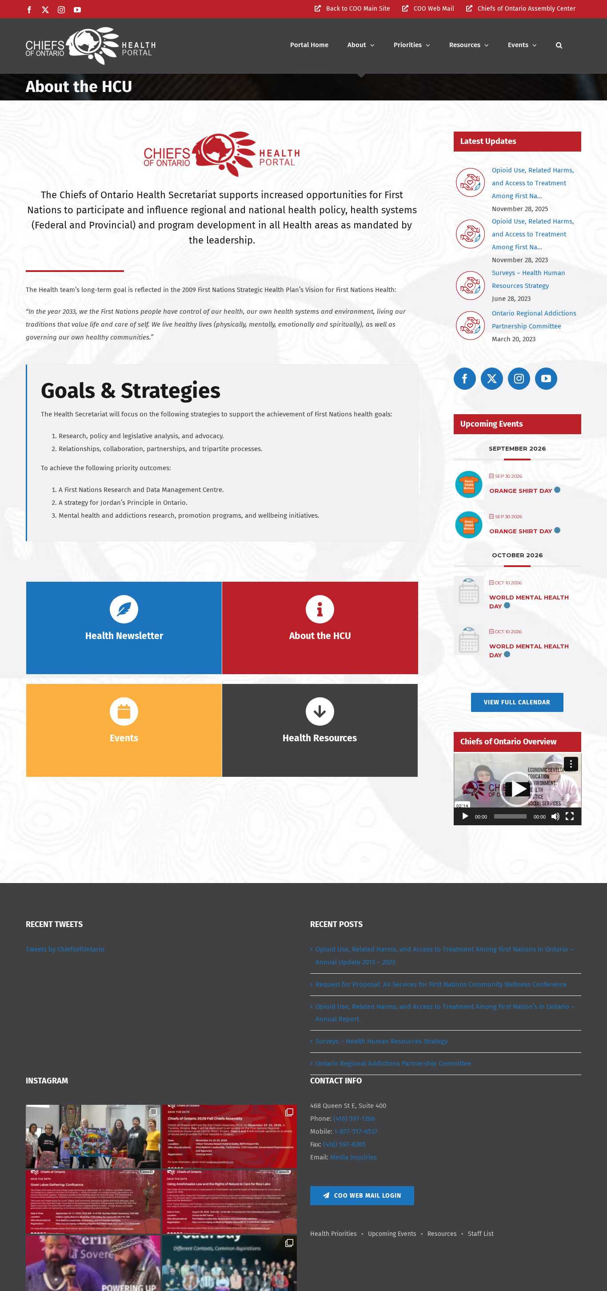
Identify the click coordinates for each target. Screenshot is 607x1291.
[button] (559, 45)
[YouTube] (546, 379)
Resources (442, 1234)
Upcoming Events (392, 1234)
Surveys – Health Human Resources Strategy (381, 1041)
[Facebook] (465, 379)
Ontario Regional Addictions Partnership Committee (393, 1063)
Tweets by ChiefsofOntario (65, 949)
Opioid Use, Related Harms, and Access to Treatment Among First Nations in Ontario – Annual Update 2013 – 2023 (444, 955)
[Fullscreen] (569, 816)
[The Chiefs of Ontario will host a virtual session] (229, 1202)
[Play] (465, 816)
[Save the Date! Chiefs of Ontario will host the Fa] (229, 1136)
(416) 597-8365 (344, 1144)
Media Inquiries (353, 1157)
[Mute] (555, 816)
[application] (518, 789)
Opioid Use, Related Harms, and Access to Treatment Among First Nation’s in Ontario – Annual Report (445, 1013)
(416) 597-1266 (354, 1119)
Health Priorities (333, 1234)
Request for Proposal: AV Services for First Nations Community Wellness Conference (441, 984)
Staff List (481, 1234)
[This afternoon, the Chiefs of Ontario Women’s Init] (93, 1136)
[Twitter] (492, 379)
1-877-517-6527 (356, 1131)
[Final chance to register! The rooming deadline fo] (93, 1202)
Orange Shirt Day (520, 490)
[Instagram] (519, 379)
